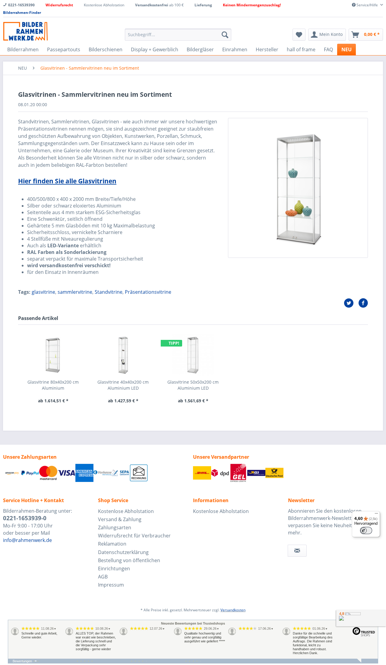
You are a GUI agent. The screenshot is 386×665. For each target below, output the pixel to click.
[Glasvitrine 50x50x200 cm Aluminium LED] (193, 355)
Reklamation (112, 543)
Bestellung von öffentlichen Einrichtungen (129, 564)
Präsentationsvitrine (148, 292)
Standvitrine (108, 292)
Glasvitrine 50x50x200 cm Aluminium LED (193, 385)
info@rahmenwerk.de (27, 540)
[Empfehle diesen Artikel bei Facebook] (363, 303)
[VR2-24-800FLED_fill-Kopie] (298, 188)
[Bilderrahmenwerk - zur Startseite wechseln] (25, 31)
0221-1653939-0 (24, 518)
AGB (103, 576)
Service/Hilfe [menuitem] (367, 5)
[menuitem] (178, 35)
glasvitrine (43, 292)
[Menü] (376, 514)
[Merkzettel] (299, 35)
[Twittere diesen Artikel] (351, 303)
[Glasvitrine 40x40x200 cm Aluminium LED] (123, 355)
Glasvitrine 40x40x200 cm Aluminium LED (123, 385)
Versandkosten (232, 610)
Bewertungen (22, 661)
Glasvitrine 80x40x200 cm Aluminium (53, 385)
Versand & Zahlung (119, 519)
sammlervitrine (75, 292)
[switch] (366, 530)
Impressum (111, 584)
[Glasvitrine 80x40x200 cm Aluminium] (53, 355)
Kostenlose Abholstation (126, 511)
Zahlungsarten (114, 527)
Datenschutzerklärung (123, 552)
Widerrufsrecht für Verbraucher (134, 535)
